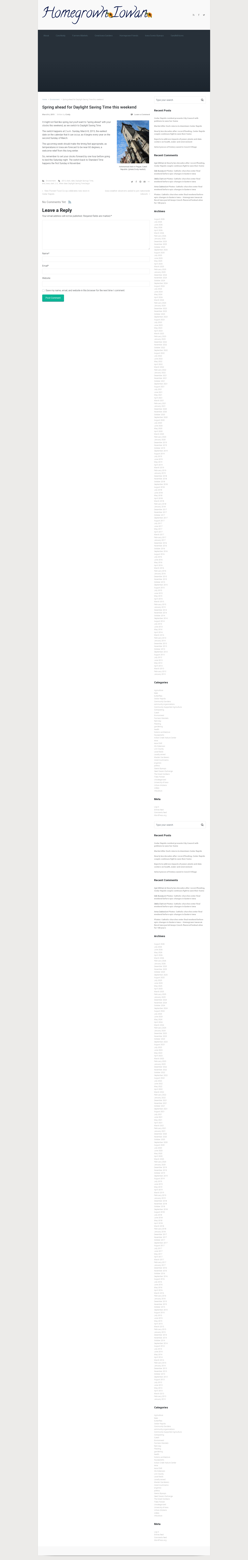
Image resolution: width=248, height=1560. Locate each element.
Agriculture (158, 690)
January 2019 (159, 473)
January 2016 (159, 574)
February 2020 (160, 437)
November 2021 (160, 378)
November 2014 (160, 613)
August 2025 (159, 253)
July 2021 (158, 389)
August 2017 (159, 521)
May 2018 (158, 495)
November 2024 (160, 278)
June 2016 (158, 560)
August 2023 (159, 320)
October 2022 (159, 347)
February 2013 (160, 671)
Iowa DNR (158, 743)
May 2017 (158, 529)
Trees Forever (159, 777)
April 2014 (158, 632)
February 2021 (160, 403)
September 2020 (160, 417)
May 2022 (158, 361)
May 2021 (158, 395)
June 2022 (158, 359)
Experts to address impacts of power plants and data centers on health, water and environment (178, 140)
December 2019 (160, 442)
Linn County (159, 749)
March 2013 (159, 668)
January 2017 (159, 540)
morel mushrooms (161, 760)
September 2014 (160, 618)
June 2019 (158, 459)
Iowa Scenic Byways (154, 36)
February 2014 (160, 638)
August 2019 (159, 454)
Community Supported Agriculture (168, 707)
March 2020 (159, 434)
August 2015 (159, 588)
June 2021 (158, 392)
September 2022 (160, 350)
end (43, 183)
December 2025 (160, 241)
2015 (64, 181)
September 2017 (160, 518)
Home (44, 99)
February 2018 (160, 504)
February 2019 (160, 470)
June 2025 (158, 258)
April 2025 (158, 264)
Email (45, 265)
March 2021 (159, 400)
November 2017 (160, 512)
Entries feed (159, 810)
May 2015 (158, 596)
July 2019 (158, 456)
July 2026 (158, 222)
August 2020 (159, 420)
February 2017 (160, 537)
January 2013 (159, 674)
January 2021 (159, 406)
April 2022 (158, 364)
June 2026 (158, 225)
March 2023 (159, 333)
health (156, 729)
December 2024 (160, 275)
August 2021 (159, 387)
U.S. (56, 183)
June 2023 (158, 325)
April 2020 (158, 431)
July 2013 (158, 657)
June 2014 (158, 627)
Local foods (158, 752)
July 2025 (158, 255)
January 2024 (159, 306)
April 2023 (158, 331)
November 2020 (160, 412)
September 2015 (160, 585)
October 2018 (159, 481)
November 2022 (160, 345)
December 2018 (160, 476)
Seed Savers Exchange (163, 771)
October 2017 (159, 515)
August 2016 (159, 554)
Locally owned (159, 754)
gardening (158, 726)
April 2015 (158, 599)
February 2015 (160, 604)
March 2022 (159, 367)
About (46, 36)
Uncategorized (160, 780)
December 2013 (160, 643)
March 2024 (159, 300)
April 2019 (158, 465)
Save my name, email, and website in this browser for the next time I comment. (85, 290)
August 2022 (159, 353)
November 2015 (160, 579)
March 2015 (159, 601)
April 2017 (158, 532)
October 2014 (159, 615)
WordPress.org (160, 815)
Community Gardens (162, 701)
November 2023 (160, 311)
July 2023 (158, 322)
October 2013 (159, 649)
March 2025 (159, 266)
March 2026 (159, 233)
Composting (159, 710)
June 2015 (158, 593)
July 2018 (158, 490)
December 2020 (160, 409)
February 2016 (160, 571)
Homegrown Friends (129, 36)
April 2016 (158, 565)
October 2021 (159, 381)
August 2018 (159, 487)
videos (156, 788)
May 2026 (158, 227)
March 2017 (159, 534)
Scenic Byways (160, 768)
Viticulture (158, 791)
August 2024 (159, 286)
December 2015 (160, 576)
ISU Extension (159, 746)
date (73, 181)
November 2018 (160, 479)
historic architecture (162, 732)
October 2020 (159, 414)
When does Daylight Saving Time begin (74, 183)
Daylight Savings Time (84, 181)
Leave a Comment (142, 114)
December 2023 (160, 308)
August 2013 (159, 655)
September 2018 (160, 484)
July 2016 (158, 557)
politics (157, 766)
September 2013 (160, 652)
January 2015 (159, 607)
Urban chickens (160, 785)
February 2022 (160, 370)
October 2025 (159, 247)
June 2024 (158, 292)
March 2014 (159, 635)
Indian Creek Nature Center (165, 738)
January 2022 (159, 373)
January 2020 (159, 440)
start (52, 183)
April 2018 (158, 498)
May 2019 (158, 462)
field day (157, 721)
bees (156, 693)
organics (157, 763)
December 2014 (160, 610)
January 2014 (159, 641)
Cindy (67, 114)
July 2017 (158, 523)
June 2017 (158, 526)
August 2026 (159, 219)
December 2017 (160, 509)
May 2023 (158, 328)
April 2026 (158, 230)
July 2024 (158, 289)
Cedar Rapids (160, 699)
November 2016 (160, 546)
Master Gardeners (161, 757)
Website (46, 278)
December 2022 (160, 342)
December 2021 (160, 375)
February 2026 (160, 236)
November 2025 (160, 244)
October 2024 (159, 280)
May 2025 (158, 261)
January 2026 (159, 239)
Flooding (157, 724)
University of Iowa (161, 782)
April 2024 (158, 297)
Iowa (48, 183)
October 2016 (159, 548)
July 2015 (158, 590)
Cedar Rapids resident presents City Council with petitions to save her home (176, 119)
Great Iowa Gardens (104, 36)
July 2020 (158, 423)
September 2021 (160, 384)
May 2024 (158, 294)
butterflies (158, 696)
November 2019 (160, 445)
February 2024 (160, 303)
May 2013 (158, 663)
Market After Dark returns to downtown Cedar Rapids (178, 126)
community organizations (164, 704)
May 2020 (158, 428)
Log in (156, 807)
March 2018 (159, 501)
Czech (156, 713)
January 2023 (159, 339)
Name (45, 253)
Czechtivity (60, 36)
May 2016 (158, 562)
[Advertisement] (124, 63)
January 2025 (159, 272)
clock (68, 181)
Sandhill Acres (177, 36)
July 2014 (158, 624)
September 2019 (160, 451)
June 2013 (158, 660)
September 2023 (160, 317)
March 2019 (159, 467)
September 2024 (160, 283)
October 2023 (159, 314)
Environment (55, 99)
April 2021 (158, 398)
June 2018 (158, 493)
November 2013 (160, 646)
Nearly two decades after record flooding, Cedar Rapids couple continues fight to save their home (179, 132)
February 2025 (160, 269)
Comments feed (160, 812)
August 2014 (159, 621)
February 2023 (160, 336)
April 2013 (158, 666)
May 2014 (158, 629)
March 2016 (159, 568)
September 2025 (160, 250)
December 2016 (160, 543)
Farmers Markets (80, 36)
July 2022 (158, 356)
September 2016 (160, 551)
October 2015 (159, 582)
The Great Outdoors (162, 774)
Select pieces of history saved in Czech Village (175, 147)
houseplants (159, 735)
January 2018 (159, 507)
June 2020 (158, 426)
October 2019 (159, 448)
